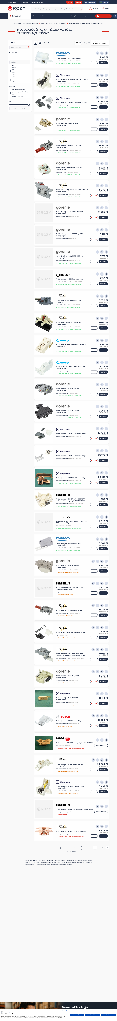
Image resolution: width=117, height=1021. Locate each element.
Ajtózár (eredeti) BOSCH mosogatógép (69, 721)
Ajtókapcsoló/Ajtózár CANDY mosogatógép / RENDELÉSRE (71, 345)
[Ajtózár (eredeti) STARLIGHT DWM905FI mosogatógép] (44, 809)
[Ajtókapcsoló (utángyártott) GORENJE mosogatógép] (44, 168)
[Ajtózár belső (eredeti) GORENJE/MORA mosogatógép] (44, 212)
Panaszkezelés (90, 2)
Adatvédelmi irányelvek (61, 1011)
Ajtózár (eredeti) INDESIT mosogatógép (69, 279)
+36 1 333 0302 (24, 2)
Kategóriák (16, 16)
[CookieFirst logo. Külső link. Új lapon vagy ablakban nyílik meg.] (6, 1012)
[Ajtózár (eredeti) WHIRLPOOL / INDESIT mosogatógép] (44, 146)
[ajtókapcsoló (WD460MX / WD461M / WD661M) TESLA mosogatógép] (44, 522)
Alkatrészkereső (105, 16)
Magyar (105, 2)
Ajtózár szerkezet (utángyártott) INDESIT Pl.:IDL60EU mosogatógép (70, 588)
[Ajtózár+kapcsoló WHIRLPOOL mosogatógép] (44, 632)
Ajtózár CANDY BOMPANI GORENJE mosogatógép (67, 124)
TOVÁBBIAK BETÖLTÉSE (71, 848)
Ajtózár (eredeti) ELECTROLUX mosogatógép (71, 102)
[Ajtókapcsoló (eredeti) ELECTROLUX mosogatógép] (44, 698)
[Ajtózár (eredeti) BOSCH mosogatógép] (44, 721)
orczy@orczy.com (12, 2)
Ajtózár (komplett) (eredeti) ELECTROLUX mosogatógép (70, 787)
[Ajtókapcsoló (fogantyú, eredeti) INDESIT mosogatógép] (44, 323)
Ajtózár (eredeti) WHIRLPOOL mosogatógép (71, 831)
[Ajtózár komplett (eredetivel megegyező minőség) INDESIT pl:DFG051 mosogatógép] (44, 654)
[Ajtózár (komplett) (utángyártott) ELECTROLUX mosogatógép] (44, 80)
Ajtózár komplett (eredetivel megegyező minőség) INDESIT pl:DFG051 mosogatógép (70, 654)
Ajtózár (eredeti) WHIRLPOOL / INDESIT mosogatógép (69, 146)
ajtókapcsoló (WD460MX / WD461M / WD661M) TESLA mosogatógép (71, 522)
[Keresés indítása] (81, 9)
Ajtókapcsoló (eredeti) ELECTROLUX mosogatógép (68, 699)
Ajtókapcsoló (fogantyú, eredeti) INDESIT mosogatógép (70, 323)
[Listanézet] (35, 43)
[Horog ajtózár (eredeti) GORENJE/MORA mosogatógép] (44, 257)
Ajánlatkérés (101, 745)
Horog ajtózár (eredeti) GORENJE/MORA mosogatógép (69, 257)
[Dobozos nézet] (40, 43)
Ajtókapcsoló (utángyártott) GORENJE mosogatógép (69, 168)
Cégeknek (87, 16)
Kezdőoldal (17, 23)
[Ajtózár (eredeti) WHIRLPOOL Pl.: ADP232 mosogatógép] (44, 765)
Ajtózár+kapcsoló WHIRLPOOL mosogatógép (71, 632)
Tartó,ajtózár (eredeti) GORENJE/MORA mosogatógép (69, 235)
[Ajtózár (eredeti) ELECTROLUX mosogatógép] (44, 102)
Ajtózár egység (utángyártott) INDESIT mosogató (69, 301)
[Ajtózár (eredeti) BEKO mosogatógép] (44, 58)
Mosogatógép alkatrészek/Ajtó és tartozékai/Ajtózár (86, 23)
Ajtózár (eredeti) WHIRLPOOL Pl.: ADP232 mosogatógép (70, 765)
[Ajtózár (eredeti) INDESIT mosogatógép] (44, 279)
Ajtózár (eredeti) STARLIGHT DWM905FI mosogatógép (74, 809)
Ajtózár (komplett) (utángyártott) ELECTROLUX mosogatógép (72, 80)
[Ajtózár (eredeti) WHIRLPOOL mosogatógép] (44, 831)
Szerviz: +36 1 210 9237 (37, 2)
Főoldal (35, 16)
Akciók (42, 16)
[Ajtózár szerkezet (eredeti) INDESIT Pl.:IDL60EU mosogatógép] (44, 190)
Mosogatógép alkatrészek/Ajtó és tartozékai (53, 23)
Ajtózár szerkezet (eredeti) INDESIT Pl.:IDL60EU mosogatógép (72, 190)
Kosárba (103, 63)
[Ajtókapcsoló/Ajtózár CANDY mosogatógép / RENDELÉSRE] (44, 345)
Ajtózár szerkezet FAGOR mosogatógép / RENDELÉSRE (74, 743)
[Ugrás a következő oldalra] (107, 847)
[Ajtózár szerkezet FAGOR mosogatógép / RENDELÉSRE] (44, 743)
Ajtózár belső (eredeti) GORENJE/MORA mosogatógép (69, 213)
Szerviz (78, 2)
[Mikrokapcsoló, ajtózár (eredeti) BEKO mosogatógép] (44, 544)
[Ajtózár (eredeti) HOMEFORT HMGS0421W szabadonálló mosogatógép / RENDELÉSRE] (44, 500)
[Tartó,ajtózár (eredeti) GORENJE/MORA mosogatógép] (44, 235)
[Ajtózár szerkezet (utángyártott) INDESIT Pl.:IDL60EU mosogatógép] (44, 588)
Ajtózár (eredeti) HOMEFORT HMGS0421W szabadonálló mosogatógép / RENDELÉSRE (70, 500)
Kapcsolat (63, 16)
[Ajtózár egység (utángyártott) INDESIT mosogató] (44, 301)
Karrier (70, 2)
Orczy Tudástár (76, 16)
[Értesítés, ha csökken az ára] (106, 53)
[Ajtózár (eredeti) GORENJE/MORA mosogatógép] (44, 389)
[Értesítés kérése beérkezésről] (102, 561)
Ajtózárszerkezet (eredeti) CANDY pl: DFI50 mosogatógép (70, 367)
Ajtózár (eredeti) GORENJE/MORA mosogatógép (67, 389)
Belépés (95, 8)
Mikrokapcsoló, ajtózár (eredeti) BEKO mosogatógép (69, 544)
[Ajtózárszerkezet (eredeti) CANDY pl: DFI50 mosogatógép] (44, 367)
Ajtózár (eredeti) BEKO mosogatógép (68, 58)
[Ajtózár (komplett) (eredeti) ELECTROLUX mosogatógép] (44, 787)
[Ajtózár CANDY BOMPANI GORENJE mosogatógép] (44, 124)
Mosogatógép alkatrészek (30, 23)
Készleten (14, 52)
